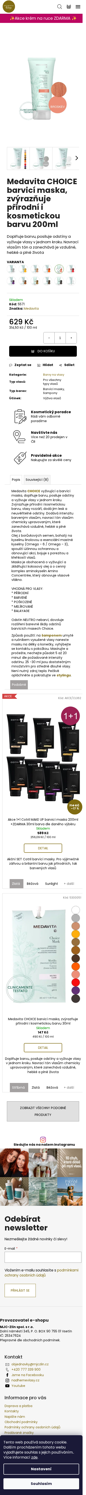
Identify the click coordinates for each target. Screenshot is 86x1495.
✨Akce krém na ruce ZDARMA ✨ (43, 18)
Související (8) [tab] (37, 479)
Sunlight (51, 883)
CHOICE (33, 491)
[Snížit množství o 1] (49, 337)
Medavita (31, 308)
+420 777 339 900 (26, 1369)
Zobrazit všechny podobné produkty (43, 1111)
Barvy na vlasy (53, 374)
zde (34, 1457)
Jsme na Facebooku (27, 1375)
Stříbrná (18, 1087)
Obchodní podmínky (21, 1422)
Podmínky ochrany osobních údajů (32, 1427)
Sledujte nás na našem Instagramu (44, 1144)
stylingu (64, 675)
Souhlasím (41, 1483)
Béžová (32, 883)
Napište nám (15, 1416)
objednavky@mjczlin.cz (30, 1364)
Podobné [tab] (19, 684)
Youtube (18, 1385)
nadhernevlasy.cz (25, 1380)
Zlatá (16, 883)
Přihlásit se (20, 1290)
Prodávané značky (19, 1432)
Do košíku (46, 351)
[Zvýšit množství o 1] (71, 337)
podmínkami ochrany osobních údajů (41, 1273)
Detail (43, 848)
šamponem (52, 635)
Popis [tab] (16, 479)
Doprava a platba (18, 1406)
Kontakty (12, 1411)
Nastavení (41, 1469)
